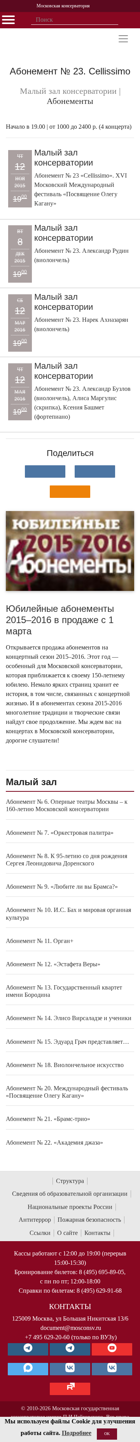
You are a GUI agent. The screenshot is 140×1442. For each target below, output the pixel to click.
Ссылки (40, 1233)
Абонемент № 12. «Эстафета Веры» (53, 964)
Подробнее (76, 1433)
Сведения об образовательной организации (70, 1193)
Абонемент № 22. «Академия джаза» (54, 1142)
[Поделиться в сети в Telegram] (95, 471)
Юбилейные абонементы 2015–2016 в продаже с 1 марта (60, 619)
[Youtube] (112, 1349)
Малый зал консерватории (63, 158)
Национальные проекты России (70, 1207)
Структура (70, 1181)
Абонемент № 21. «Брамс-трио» (48, 1119)
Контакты (97, 1233)
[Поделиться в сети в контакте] (45, 471)
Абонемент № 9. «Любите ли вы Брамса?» (62, 886)
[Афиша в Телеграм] (70, 1389)
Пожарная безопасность (89, 1219)
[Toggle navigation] (123, 38)
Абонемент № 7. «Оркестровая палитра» (60, 832)
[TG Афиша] (70, 1349)
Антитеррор (35, 1219)
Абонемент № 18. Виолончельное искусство (65, 1065)
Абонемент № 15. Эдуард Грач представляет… (67, 1041)
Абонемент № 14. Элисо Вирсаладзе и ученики (68, 1018)
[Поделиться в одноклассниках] (70, 491)
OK (107, 1434)
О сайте (67, 1233)
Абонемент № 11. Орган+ (40, 941)
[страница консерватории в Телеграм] (28, 1349)
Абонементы (70, 101)
